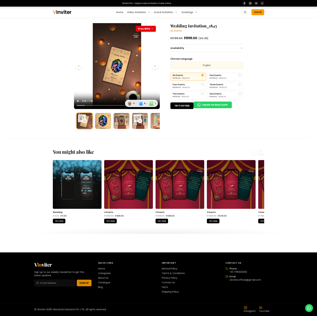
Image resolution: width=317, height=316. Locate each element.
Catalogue (104, 282)
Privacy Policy (169, 277)
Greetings (187, 12)
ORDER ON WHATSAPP (215, 105)
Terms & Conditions (173, 273)
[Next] (155, 66)
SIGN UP (84, 283)
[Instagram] (250, 3)
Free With (144, 28)
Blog (100, 287)
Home (119, 12)
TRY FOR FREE (182, 105)
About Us (103, 277)
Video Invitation (136, 12)
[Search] (245, 12)
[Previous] (78, 66)
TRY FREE (59, 221)
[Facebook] (244, 3)
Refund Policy (169, 268)
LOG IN (258, 12)
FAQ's (165, 287)
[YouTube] (256, 3)
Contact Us (168, 282)
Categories (104, 273)
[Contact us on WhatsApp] (309, 308)
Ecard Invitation (163, 12)
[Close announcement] (262, 3)
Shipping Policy (170, 291)
